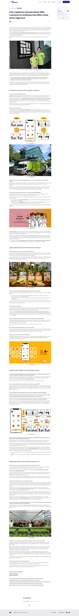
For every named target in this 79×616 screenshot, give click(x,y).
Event (49, 1)
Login (24, 601)
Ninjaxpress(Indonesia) (24, 497)
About (45, 1)
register (27, 601)
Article (40, 1)
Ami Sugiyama (11, 95)
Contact (53, 1)
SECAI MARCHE (31, 364)
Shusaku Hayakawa (12, 231)
